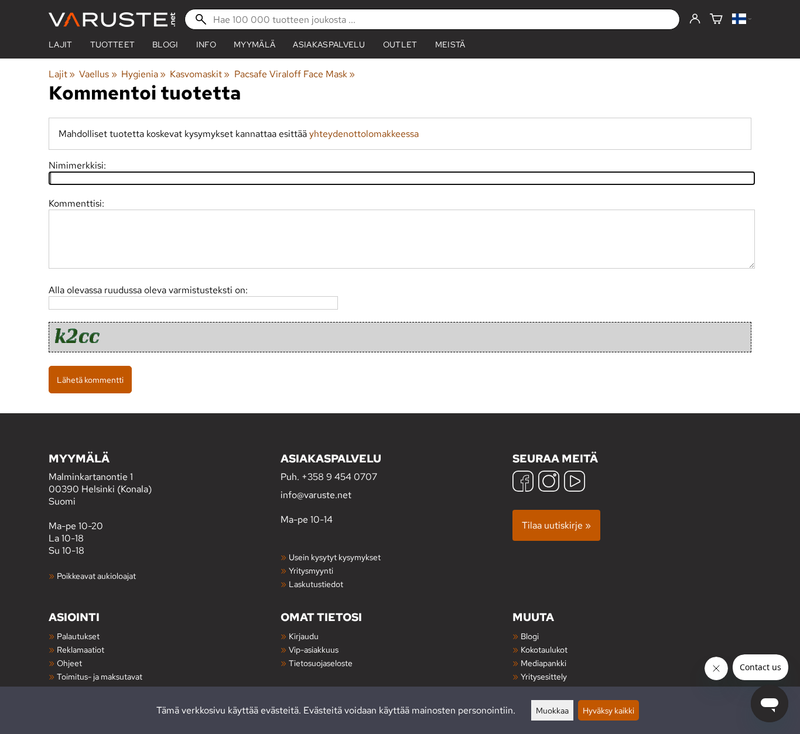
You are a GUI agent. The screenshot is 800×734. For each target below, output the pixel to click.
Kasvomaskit (200, 74)
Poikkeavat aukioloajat (96, 575)
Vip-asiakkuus (314, 649)
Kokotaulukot (544, 649)
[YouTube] (574, 483)
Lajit (61, 44)
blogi (165, 44)
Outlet (400, 44)
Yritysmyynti (311, 570)
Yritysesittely (544, 676)
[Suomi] (741, 19)
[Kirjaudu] (694, 19)
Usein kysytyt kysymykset (335, 556)
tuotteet (112, 44)
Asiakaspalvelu (329, 44)
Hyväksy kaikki (608, 710)
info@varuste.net (316, 495)
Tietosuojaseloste (321, 662)
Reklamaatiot (80, 649)
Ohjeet (69, 662)
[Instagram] (548, 483)
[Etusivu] (112, 19)
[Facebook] (523, 483)
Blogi (530, 636)
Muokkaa (552, 710)
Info (206, 44)
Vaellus (98, 74)
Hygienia (143, 74)
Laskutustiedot (316, 583)
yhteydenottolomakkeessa (364, 134)
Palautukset (78, 636)
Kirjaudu (304, 636)
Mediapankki (543, 662)
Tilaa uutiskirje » (556, 525)
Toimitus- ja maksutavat (99, 676)
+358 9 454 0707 (339, 477)
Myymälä (254, 44)
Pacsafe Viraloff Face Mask (294, 74)
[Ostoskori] (716, 19)
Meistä (450, 44)
